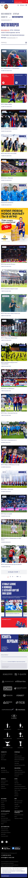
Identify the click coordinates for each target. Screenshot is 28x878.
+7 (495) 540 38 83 (6, 855)
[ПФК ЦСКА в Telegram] (6, 842)
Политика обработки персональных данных (9, 861)
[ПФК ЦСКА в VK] (2, 842)
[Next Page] (20, 576)
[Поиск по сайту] (18, 5)
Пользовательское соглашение (7, 863)
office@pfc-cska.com (7, 857)
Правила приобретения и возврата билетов (9, 865)
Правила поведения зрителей (7, 866)
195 (17, 576)
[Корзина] (26, 5)
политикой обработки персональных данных (16, 661)
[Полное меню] (2, 5)
